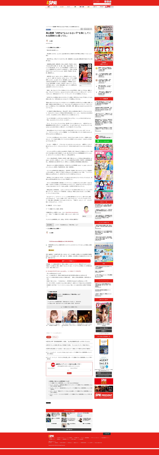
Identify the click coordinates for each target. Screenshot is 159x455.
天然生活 (56, 442)
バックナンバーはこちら (104, 333)
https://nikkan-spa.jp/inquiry (72, 212)
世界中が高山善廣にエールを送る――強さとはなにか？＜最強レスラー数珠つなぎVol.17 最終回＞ (69, 348)
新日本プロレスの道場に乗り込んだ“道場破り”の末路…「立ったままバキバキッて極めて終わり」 (68, 345)
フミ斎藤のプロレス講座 (53, 47)
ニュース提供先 (69, 437)
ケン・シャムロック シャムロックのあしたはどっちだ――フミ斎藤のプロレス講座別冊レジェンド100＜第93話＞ (69, 353)
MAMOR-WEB (83, 442)
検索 (110, 4)
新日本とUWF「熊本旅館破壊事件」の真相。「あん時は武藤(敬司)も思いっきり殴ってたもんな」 (69, 341)
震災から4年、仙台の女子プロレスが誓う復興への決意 (64, 303)
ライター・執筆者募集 (85, 437)
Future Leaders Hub (98, 442)
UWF (49, 337)
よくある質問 (80, 439)
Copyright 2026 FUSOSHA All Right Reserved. (56, 445)
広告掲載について (51, 437)
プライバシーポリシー (95, 437)
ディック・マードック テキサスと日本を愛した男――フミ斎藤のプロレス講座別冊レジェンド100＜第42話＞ (69, 358)
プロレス (55, 337)
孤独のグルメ (76, 442)
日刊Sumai (70, 442)
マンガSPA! (90, 442)
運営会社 (59, 439)
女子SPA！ (50, 442)
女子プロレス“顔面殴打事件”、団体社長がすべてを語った (65, 301)
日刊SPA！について (61, 437)
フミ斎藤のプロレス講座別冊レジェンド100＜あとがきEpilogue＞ (64, 383)
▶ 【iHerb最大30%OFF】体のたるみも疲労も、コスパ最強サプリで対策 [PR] (63, 271)
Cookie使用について (105, 437)
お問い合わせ (73, 439)
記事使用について (66, 439)
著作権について (52, 439)
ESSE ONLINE (63, 442)
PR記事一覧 (76, 437)
